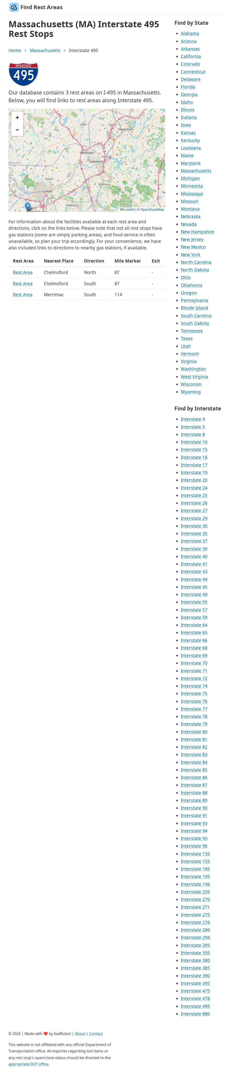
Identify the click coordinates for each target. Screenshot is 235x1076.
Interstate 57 (194, 610)
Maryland (191, 163)
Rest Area (23, 272)
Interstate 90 (194, 808)
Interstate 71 (194, 671)
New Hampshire (197, 232)
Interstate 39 (194, 549)
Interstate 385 (195, 968)
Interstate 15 (194, 450)
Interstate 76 (194, 701)
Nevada (189, 224)
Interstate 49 (194, 594)
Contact (96, 1033)
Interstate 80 (194, 732)
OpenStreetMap (152, 209)
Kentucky (190, 140)
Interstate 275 (195, 915)
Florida (188, 87)
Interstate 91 (194, 816)
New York (190, 255)
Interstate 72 (194, 678)
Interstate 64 (194, 625)
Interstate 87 (194, 785)
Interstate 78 (194, 716)
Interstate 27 (194, 511)
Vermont (190, 354)
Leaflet (129, 209)
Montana (190, 209)
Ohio (186, 277)
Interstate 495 (195, 1006)
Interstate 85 (194, 770)
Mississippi (192, 194)
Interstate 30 (194, 526)
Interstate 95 (194, 838)
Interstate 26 (194, 503)
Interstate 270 (195, 899)
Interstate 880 (195, 1014)
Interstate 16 (194, 457)
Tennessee (192, 331)
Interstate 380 (195, 960)
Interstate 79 (194, 724)
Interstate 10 (194, 442)
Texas (187, 338)
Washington (193, 369)
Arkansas (190, 49)
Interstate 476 (195, 998)
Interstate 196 (195, 884)
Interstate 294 (195, 937)
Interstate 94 (194, 831)
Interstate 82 (194, 747)
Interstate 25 (194, 495)
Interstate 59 (194, 617)
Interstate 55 (194, 602)
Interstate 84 (194, 762)
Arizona (189, 41)
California (191, 56)
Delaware (191, 79)
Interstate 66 (194, 640)
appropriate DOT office (28, 1064)
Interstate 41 (194, 564)
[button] (28, 207)
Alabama (190, 33)
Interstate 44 (194, 579)
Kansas (188, 133)
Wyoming (191, 392)
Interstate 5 (193, 427)
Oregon (189, 293)
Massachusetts (45, 50)
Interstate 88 (194, 793)
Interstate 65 (194, 633)
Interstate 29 (194, 518)
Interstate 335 (195, 953)
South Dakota (195, 323)
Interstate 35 (194, 534)
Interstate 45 (194, 587)
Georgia (189, 94)
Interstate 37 (194, 541)
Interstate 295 (195, 945)
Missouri (190, 201)
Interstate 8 (193, 434)
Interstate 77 (194, 709)
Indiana (189, 117)
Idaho (187, 102)
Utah (186, 346)
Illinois (187, 110)
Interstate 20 (194, 480)
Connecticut (193, 72)
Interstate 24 (194, 488)
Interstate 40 (194, 556)
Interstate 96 (194, 846)
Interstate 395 (195, 983)
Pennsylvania (194, 300)
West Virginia (194, 377)
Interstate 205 (195, 892)
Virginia (189, 361)
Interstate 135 (195, 854)
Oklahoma (191, 285)
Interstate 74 (194, 686)
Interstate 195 (195, 877)
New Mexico (193, 247)
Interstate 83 (194, 755)
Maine (187, 155)
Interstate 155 (195, 861)
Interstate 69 (194, 655)
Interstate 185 (195, 869)
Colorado (190, 64)
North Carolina (196, 262)
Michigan (190, 178)
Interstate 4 (193, 419)
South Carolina (196, 316)
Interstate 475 (195, 991)
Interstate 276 (195, 922)
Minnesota (192, 186)
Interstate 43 (194, 572)
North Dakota (195, 270)
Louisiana (191, 148)
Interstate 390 (195, 976)
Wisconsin (191, 384)
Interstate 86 (194, 777)
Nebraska (191, 216)
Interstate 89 (194, 800)
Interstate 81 (194, 739)
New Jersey (192, 239)
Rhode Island (194, 308)
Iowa (186, 125)
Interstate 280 (195, 930)
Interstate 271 (195, 907)
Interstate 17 (194, 465)
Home (14, 50)
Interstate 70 (194, 663)
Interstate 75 (194, 694)
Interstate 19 (194, 473)
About (80, 1033)
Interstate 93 (194, 823)
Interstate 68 (194, 648)
